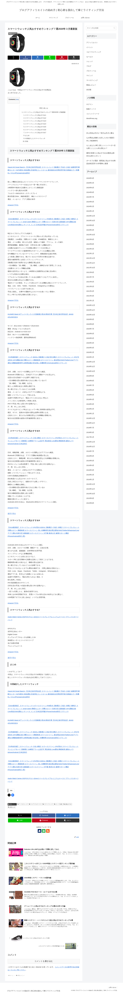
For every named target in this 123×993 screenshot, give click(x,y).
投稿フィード (91, 109)
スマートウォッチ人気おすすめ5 (35, 127)
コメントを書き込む (43, 961)
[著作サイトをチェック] (39, 831)
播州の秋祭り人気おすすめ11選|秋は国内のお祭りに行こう (100, 154)
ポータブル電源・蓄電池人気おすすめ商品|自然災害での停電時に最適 (101, 162)
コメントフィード (92, 114)
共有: (26, 141)
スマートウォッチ (48, 804)
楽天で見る (12, 513)
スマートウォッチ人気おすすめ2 (35, 118)
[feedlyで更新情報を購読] (43, 831)
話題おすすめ (68, 804)
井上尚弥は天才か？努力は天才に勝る (100, 133)
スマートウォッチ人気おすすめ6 (35, 129)
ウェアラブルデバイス (35, 804)
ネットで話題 (59, 804)
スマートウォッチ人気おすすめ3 (35, 121)
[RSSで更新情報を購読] (48, 831)
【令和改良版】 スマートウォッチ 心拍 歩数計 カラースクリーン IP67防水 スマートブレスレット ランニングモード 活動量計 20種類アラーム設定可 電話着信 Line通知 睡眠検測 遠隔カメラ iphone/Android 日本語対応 (43, 441)
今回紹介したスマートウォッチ (35, 138)
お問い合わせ (112, 987)
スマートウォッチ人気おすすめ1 (35, 115)
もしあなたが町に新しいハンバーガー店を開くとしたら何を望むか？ (101, 147)
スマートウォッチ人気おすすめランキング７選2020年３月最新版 (44, 112)
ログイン (89, 104)
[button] (74, 58)
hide (17, 99)
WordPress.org (91, 118)
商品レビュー (13, 804)
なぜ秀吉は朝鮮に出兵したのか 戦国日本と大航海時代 (100, 139)
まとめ (27, 135)
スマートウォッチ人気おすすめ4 (35, 124)
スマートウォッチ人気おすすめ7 (35, 132)
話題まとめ (12, 807)
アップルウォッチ (23, 804)
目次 (41, 108)
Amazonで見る (13, 205)
